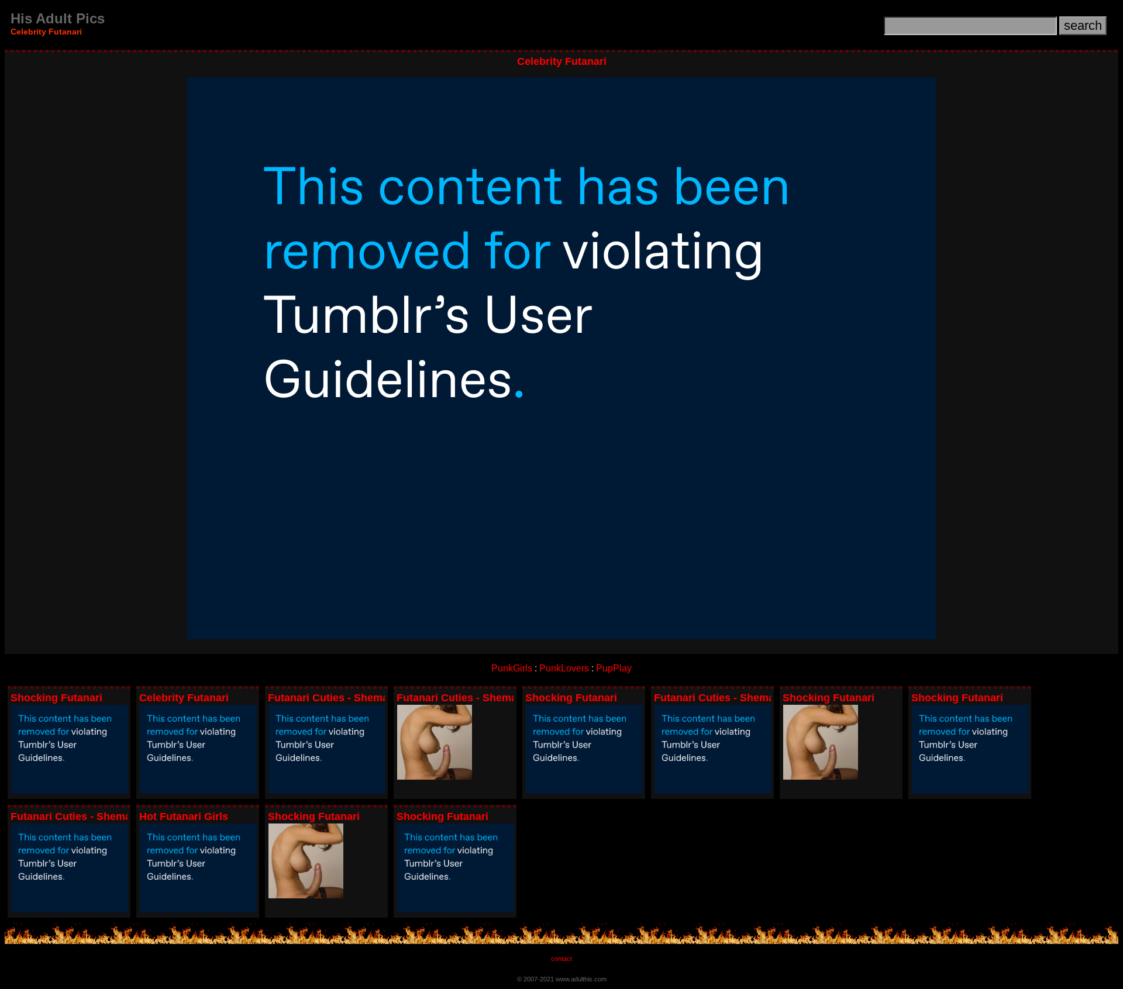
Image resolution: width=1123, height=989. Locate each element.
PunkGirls (511, 668)
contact (561, 958)
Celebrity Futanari (184, 698)
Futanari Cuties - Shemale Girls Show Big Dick (384, 698)
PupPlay (614, 668)
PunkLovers (564, 668)
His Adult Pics (58, 18)
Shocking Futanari (56, 698)
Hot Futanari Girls (183, 816)
